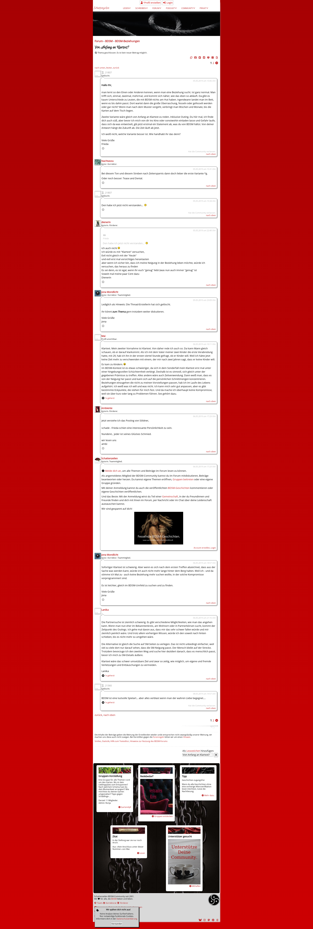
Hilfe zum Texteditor (119, 741)
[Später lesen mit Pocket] (208, 57)
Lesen (142, 853)
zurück (116, 67)
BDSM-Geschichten (179, 488)
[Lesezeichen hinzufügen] (216, 755)
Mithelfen (196, 886)
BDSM (109, 41)
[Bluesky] (200, 920)
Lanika (105, 609)
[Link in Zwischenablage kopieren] (191, 57)
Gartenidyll (126, 807)
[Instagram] (204, 920)
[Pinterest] (213, 920)
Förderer (123, 903)
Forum (99, 41)
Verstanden (116, 923)
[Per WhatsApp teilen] (212, 57)
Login (169, 2)
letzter (109, 67)
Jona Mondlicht (109, 292)
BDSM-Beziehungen (127, 41)
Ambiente (106, 408)
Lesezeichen (193, 750)
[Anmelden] (158, 543)
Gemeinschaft (170, 496)
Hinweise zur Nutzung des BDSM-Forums (149, 741)
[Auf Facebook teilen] (195, 57)
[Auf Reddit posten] (204, 57)
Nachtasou (107, 160)
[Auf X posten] (199, 57)
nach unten (100, 67)
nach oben (211, 154)
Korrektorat (111, 903)
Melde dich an (113, 470)
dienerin (106, 222)
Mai (103, 336)
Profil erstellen (152, 2)
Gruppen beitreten (183, 479)
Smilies (98, 741)
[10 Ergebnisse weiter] (216, 63)
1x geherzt (110, 398)
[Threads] (217, 920)
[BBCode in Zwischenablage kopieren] (216, 57)
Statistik (105, 741)
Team (99, 903)
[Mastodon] (208, 920)
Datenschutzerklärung (127, 918)
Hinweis (186, 737)
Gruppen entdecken (163, 816)
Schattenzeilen (101, 8)
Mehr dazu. (209, 795)
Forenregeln (158, 737)
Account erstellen (202, 547)
